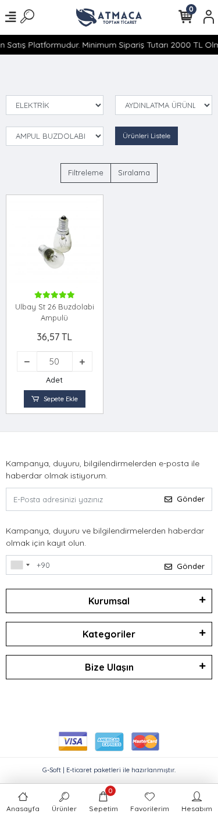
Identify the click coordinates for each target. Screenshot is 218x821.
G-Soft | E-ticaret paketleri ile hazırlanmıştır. (109, 770)
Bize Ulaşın (109, 667)
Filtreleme (85, 172)
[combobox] (19, 565)
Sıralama (134, 172)
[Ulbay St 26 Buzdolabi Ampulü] (54, 243)
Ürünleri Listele (146, 135)
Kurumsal (109, 601)
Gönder (191, 498)
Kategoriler (109, 634)
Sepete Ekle (61, 399)
